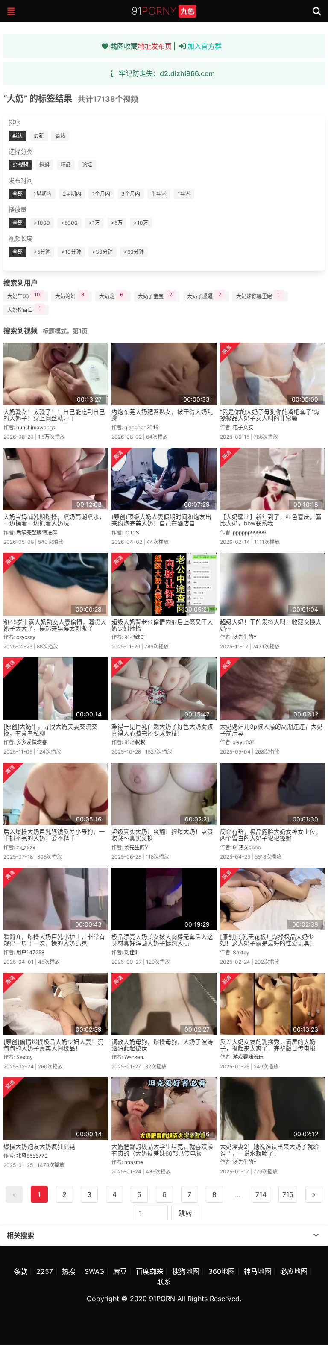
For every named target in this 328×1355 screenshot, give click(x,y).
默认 (17, 135)
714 (260, 1194)
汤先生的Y (245, 637)
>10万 (141, 223)
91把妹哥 (134, 637)
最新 (39, 135)
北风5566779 (31, 1156)
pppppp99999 (249, 532)
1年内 (184, 194)
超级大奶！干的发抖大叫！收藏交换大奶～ (271, 625)
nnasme (133, 1162)
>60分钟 (134, 252)
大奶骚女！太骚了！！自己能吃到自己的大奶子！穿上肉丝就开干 (54, 415)
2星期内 (72, 194)
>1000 (42, 223)
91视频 (20, 164)
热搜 (69, 1271)
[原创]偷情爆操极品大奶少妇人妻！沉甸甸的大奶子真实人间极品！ (53, 1045)
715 (287, 1194)
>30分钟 (102, 252)
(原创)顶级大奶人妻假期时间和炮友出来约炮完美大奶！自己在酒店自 (161, 520)
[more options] (316, 1235)
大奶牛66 (23, 295)
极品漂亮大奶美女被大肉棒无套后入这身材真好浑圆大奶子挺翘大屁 (162, 940)
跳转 (185, 1213)
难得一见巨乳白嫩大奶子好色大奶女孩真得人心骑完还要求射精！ (162, 729)
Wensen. (134, 1057)
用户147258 (30, 952)
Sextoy (241, 952)
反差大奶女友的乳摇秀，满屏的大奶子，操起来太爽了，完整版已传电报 (268, 1045)
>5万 (117, 223)
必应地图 (294, 1271)
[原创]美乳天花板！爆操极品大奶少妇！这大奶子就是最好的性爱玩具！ (268, 940)
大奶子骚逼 (204, 295)
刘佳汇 (132, 952)
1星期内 (43, 194)
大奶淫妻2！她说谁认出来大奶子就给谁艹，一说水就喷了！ (269, 1149)
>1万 (94, 223)
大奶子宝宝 (155, 295)
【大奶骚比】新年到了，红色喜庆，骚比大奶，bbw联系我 (271, 520)
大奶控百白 (24, 309)
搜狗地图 (185, 1271)
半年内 (159, 194)
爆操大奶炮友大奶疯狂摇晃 (39, 1146)
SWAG (94, 1271)
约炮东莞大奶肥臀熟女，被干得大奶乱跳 (162, 415)
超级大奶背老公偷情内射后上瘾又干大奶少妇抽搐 (162, 625)
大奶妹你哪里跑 (258, 295)
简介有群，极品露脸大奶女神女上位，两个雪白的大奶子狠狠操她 (271, 835)
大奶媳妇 (69, 295)
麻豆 (120, 1271)
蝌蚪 (44, 164)
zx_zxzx (25, 847)
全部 (17, 194)
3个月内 (130, 194)
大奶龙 (111, 295)
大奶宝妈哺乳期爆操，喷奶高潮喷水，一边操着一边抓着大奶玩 (54, 520)
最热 (60, 135)
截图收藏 (141, 46)
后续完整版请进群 (36, 532)
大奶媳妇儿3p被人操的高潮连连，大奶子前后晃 (271, 729)
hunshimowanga (36, 427)
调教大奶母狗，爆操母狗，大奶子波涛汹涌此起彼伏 (162, 1045)
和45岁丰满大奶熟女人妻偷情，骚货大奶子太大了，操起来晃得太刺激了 (54, 625)
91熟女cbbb (247, 847)
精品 (66, 164)
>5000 (69, 223)
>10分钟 (71, 252)
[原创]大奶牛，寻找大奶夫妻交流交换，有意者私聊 (50, 729)
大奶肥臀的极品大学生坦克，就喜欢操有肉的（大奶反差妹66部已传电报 (162, 1149)
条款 (20, 1271)
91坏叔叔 (134, 742)
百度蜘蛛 (149, 1271)
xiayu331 (244, 742)
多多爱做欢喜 (31, 742)
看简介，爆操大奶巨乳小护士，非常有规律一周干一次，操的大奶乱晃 (54, 940)
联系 (164, 1281)
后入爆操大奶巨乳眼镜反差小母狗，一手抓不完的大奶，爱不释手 (54, 835)
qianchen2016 (141, 427)
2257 (44, 1271)
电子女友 (243, 427)
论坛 (87, 164)
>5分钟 (42, 252)
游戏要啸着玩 (248, 1057)
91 (163, 11)
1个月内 (101, 194)
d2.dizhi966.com (187, 73)
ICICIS (131, 532)
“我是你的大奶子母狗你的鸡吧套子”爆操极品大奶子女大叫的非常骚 (270, 415)
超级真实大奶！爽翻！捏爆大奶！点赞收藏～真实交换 (162, 835)
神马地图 (257, 1271)
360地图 (221, 1271)
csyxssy (25, 637)
